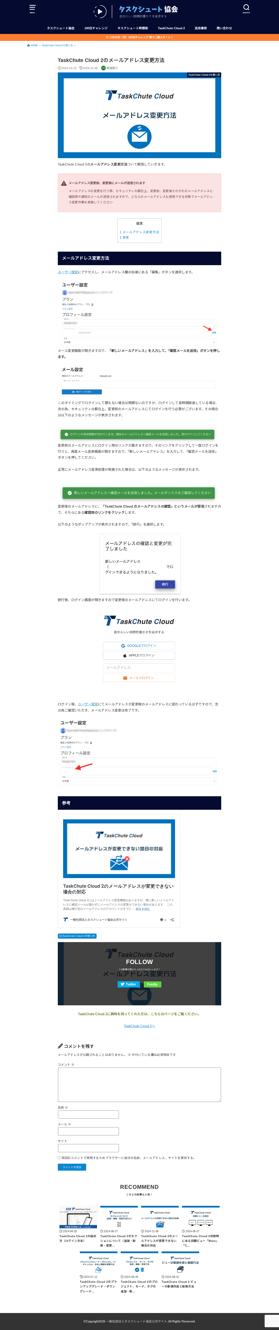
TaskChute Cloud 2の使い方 (78, 936)
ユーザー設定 (68, 272)
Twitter (131, 984)
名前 (63, 1107)
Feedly (152, 984)
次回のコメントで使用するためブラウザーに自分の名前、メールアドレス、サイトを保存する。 (128, 1158)
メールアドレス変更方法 (139, 232)
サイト (62, 1141)
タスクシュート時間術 (132, 28)
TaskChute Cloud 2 (171, 28)
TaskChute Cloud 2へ (139, 1026)
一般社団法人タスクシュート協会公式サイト (136, 1321)
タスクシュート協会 (61, 28)
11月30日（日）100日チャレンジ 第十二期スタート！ (141, 37)
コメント (66, 1064)
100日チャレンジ (96, 28)
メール (64, 1124)
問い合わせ (224, 28)
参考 (124, 237)
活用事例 (201, 28)
